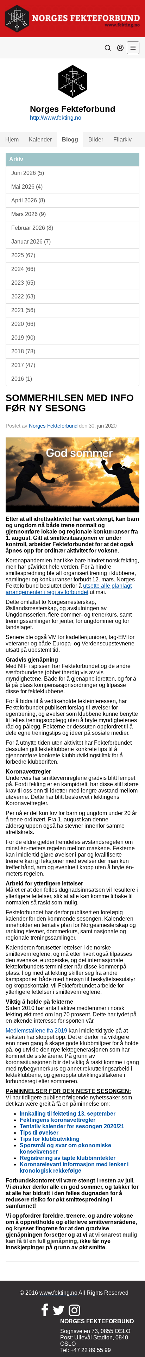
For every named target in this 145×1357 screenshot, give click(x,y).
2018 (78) (23, 351)
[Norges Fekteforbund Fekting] (72, 18)
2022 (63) (23, 296)
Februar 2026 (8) (32, 228)
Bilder (95, 140)
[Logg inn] (120, 48)
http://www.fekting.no (55, 118)
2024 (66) (23, 269)
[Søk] (107, 48)
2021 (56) (23, 310)
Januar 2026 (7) (31, 242)
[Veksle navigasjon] (133, 48)
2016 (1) (21, 379)
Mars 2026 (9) (28, 214)
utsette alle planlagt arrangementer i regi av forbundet (69, 589)
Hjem (12, 140)
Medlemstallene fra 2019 (36, 1031)
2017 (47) (23, 365)
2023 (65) (23, 283)
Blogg (70, 140)
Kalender (40, 140)
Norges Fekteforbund (53, 426)
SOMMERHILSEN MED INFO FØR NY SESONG (70, 403)
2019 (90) (23, 338)
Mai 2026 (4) (27, 187)
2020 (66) (23, 324)
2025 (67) (23, 255)
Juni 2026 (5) (27, 173)
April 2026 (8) (28, 200)
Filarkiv (122, 140)
